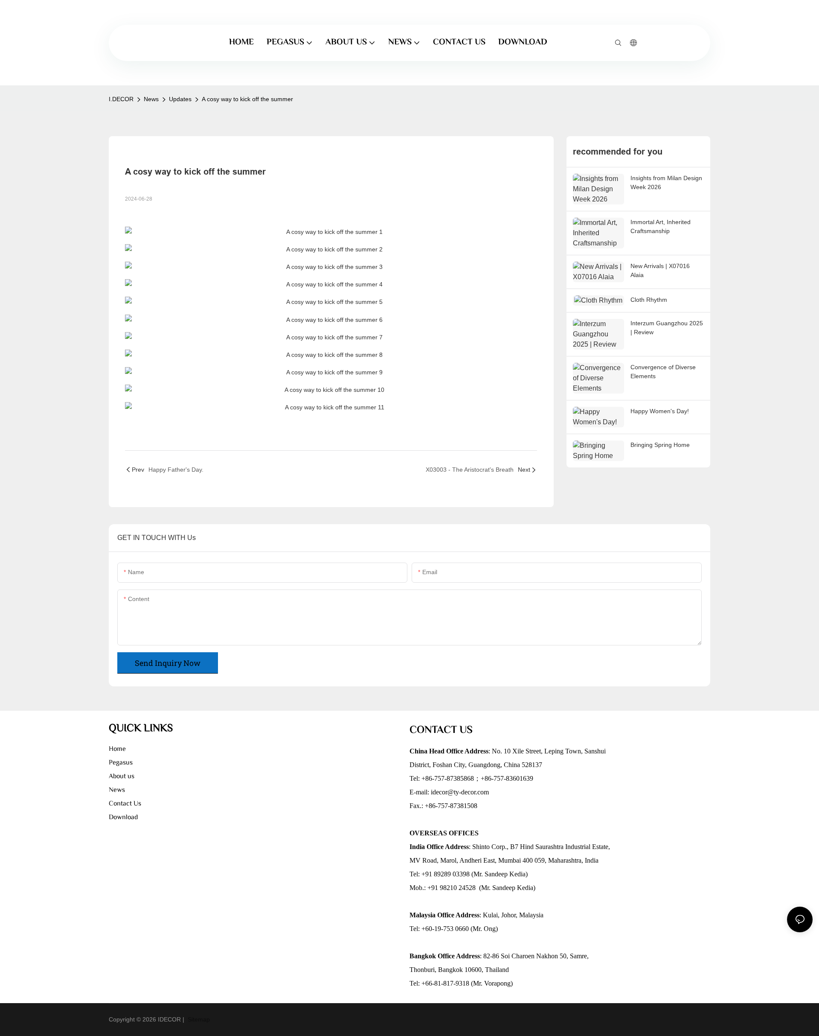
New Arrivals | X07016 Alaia (660, 270)
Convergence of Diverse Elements (663, 371)
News (151, 99)
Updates (180, 99)
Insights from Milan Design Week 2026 (666, 182)
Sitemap (198, 1019)
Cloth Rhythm (648, 299)
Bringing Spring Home (660, 444)
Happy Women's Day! (659, 411)
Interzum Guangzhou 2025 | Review (666, 328)
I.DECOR (121, 99)
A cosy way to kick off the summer (247, 99)
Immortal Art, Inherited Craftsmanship (660, 226)
